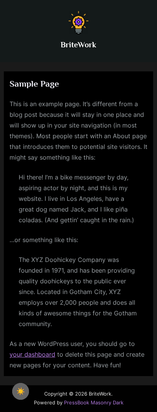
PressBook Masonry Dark (93, 403)
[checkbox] (20, 391)
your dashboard (32, 354)
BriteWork (78, 44)
